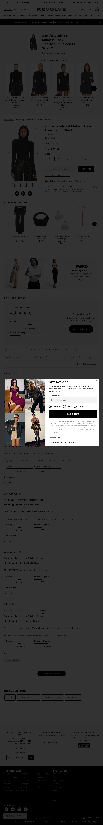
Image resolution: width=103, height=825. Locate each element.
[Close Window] (97, 381)
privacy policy (53, 430)
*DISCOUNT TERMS (55, 437)
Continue (73, 414)
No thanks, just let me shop (62, 442)
